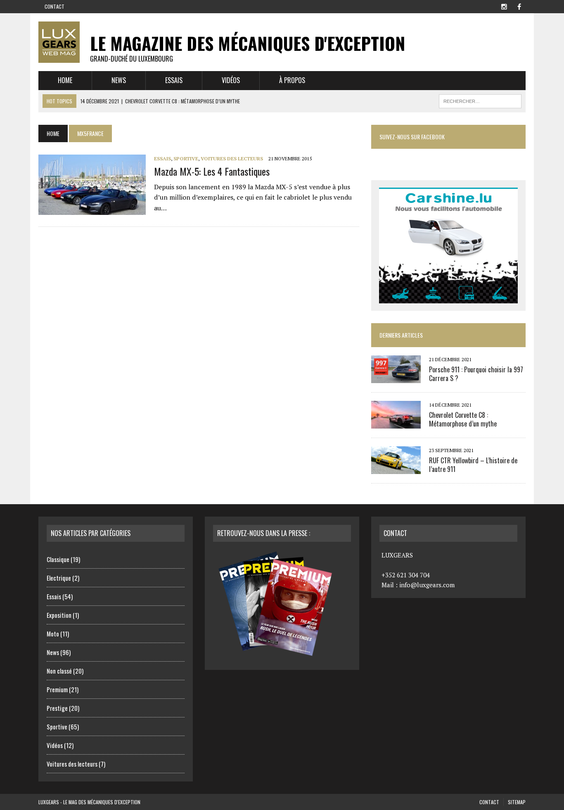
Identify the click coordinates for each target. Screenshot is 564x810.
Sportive (185, 158)
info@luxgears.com (427, 585)
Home (65, 80)
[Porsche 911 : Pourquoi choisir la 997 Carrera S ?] (396, 377)
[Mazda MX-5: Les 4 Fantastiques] (92, 209)
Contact (54, 6)
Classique (58, 559)
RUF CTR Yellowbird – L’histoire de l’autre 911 (473, 464)
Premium (57, 689)
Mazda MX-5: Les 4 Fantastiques (212, 171)
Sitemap (517, 801)
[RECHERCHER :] (480, 100)
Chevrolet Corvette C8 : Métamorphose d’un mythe (463, 419)
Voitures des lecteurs (232, 158)
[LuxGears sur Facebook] (519, 6)
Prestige (57, 707)
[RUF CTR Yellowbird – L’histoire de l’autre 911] (396, 468)
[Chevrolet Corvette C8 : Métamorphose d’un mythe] (396, 422)
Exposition (59, 614)
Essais (173, 80)
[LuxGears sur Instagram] (504, 6)
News (118, 80)
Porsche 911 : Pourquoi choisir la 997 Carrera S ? (476, 373)
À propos (292, 80)
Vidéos (231, 80)
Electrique (59, 577)
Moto (53, 633)
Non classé (59, 670)
